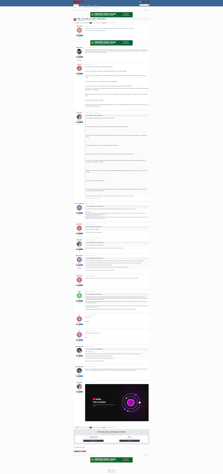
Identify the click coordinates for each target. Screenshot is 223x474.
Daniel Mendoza (79, 346)
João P (98, 294)
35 (82, 22)
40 (92, 22)
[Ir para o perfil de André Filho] (75, 19)
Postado (90, 26)
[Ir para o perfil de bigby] (79, 295)
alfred (98, 226)
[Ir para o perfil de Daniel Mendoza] (79, 350)
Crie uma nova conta (93, 440)
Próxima (104, 427)
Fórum (76, 5)
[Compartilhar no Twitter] (74, 451)
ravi (79, 315)
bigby (79, 291)
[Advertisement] (111, 465)
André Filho (81, 20)
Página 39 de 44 (111, 22)
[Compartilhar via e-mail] (83, 451)
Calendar (79, 7)
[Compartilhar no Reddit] (81, 451)
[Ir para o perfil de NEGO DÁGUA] (79, 259)
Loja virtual (82, 5)
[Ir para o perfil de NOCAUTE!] (79, 30)
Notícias (95, 5)
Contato (113, 469)
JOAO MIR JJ (79, 224)
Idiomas (109, 469)
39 (90, 22)
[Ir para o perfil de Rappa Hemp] (79, 51)
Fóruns (75, 7)
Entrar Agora (130, 440)
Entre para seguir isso (137, 18)
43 (98, 22)
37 (86, 22)
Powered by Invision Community (111, 472)
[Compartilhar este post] (148, 26)
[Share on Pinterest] (85, 451)
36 (84, 22)
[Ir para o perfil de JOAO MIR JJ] (79, 228)
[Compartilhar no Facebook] (76, 451)
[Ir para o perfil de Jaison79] (79, 68)
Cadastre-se (146, 1)
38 (88, 22)
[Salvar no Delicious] (79, 451)
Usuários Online (95, 7)
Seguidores (144, 18)
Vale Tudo (94, 20)
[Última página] (107, 23)
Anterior (77, 427)
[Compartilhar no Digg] (78, 451)
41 (94, 22)
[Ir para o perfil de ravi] (79, 319)
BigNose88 (79, 276)
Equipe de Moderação (87, 7)
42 (96, 22)
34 (80, 22)
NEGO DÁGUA (79, 255)
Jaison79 (79, 64)
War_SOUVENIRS (79, 203)
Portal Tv (89, 5)
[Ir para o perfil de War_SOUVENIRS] (79, 207)
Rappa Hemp (79, 47)
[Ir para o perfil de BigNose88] (79, 279)
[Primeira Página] (74, 23)
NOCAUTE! (79, 26)
